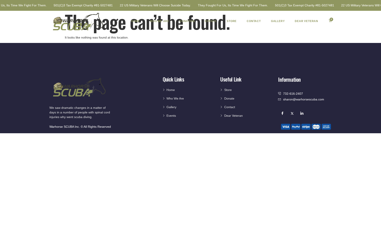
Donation (187, 21)
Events (211, 21)
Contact (254, 21)
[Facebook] (282, 113)
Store (232, 21)
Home (135, 21)
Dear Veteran (306, 21)
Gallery (278, 21)
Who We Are (159, 21)
